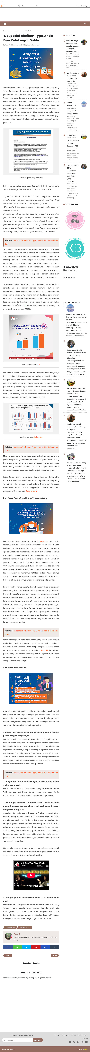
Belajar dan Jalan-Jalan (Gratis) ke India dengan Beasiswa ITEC (73, 140)
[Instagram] (82, 1042)
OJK (24, 305)
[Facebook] (69, 1042)
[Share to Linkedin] (45, 947)
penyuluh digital (24, 927)
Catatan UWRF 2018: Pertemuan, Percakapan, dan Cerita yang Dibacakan (72, 173)
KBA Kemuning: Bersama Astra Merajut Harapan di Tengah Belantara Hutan (72, 46)
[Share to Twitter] (26, 947)
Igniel (86, 1049)
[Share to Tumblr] (54, 947)
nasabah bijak (10, 927)
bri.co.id (44, 650)
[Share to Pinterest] (35, 947)
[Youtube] (86, 1042)
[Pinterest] (78, 1042)
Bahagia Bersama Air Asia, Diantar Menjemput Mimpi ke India (72, 108)
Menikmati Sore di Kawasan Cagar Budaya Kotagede (76, 427)
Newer (8, 955)
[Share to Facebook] (8, 947)
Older (54, 955)
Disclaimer (71, 1035)
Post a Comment (33, 45)
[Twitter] (74, 1042)
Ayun (7, 45)
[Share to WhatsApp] (17, 947)
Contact (62, 1035)
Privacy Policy (81, 1035)
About (55, 1035)
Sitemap (85, 1038)
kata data (38, 437)
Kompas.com (31, 491)
